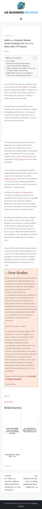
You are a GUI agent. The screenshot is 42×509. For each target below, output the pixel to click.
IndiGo (25, 87)
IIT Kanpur (21, 159)
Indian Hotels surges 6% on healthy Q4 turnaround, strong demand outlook (20, 74)
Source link (8, 402)
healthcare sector (10, 179)
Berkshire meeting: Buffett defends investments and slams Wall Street (18, 64)
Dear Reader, (10, 61)
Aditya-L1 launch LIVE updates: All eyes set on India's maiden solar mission (21, 69)
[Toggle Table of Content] (33, 58)
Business (7, 466)
